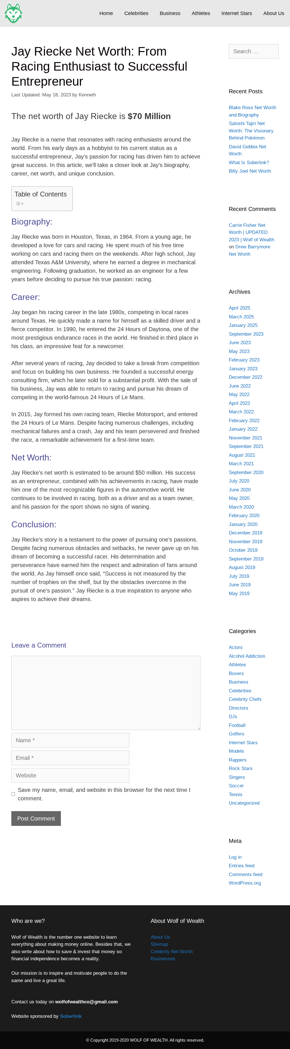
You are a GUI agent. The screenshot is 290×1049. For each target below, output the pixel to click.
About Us (273, 13)
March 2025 (241, 317)
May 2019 (239, 593)
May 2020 (239, 498)
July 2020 (239, 481)
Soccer (236, 785)
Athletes (201, 13)
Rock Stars (241, 768)
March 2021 (241, 463)
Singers (237, 777)
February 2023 (244, 360)
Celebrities (136, 13)
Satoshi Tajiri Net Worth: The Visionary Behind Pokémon (251, 131)
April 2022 (239, 403)
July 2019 (239, 576)
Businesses (163, 958)
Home (106, 13)
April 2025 (239, 308)
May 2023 (239, 351)
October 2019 (243, 550)
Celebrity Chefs (245, 699)
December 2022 (245, 377)
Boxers (236, 673)
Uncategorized (244, 803)
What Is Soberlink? (249, 162)
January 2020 (243, 524)
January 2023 (243, 368)
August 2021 (242, 455)
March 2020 (241, 507)
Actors (236, 647)
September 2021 (246, 446)
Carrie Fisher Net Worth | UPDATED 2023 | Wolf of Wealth (251, 232)
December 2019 (245, 533)
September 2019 (246, 559)
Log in (235, 857)
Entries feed (241, 865)
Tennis (235, 794)
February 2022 (244, 420)
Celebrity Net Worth (172, 951)
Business (170, 13)
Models (236, 751)
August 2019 (242, 567)
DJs (233, 716)
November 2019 (245, 541)
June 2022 (240, 386)
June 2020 (240, 489)
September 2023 (246, 334)
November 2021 (245, 438)
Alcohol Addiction (247, 656)
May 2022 (239, 394)
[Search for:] (254, 51)
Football (237, 725)
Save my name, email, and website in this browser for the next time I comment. (104, 794)
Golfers (236, 734)
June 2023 (240, 342)
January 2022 (243, 429)
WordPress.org (245, 883)
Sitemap (159, 944)
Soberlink (71, 1016)
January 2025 (243, 325)
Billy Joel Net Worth (250, 171)
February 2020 (244, 515)
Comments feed (245, 874)
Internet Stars (236, 13)
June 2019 (240, 584)
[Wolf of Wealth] (15, 13)
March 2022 (241, 411)
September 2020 (246, 472)
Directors (238, 708)
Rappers (238, 760)
